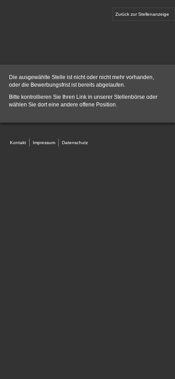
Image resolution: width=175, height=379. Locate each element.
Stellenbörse (129, 97)
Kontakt (18, 142)
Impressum (44, 142)
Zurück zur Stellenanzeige (142, 14)
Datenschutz (75, 142)
